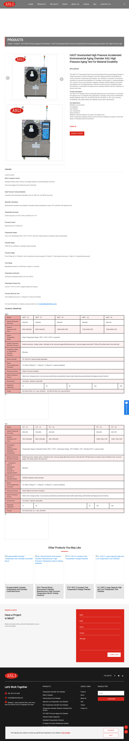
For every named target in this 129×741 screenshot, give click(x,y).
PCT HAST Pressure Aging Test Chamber (35, 44)
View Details (65, 733)
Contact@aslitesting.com (15, 698)
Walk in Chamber (48, 695)
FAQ (82, 702)
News (82, 695)
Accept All (111, 730)
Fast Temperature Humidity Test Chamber (55, 705)
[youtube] (118, 675)
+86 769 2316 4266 (14, 693)
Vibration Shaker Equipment (51, 717)
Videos (83, 705)
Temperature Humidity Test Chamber (54, 692)
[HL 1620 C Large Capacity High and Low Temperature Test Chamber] (110, 569)
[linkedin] (122, 675)
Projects (83, 692)
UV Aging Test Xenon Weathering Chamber (56, 723)
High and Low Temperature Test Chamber (55, 702)
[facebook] (114, 675)
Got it (110, 735)
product (17, 44)
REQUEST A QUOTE (77, 133)
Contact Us (84, 708)
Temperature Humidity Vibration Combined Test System (57, 709)
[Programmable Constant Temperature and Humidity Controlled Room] (19, 569)
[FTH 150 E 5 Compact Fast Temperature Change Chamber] (79, 569)
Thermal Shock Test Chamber (52, 698)
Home (10, 44)
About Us (83, 698)
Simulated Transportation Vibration (53, 720)
